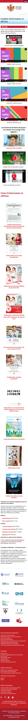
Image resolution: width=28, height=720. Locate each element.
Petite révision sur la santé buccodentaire (14, 256)
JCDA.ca (3, 678)
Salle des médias (5, 660)
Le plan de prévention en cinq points (14, 439)
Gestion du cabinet (6, 690)
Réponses (5, 534)
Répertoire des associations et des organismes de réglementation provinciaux (13, 641)
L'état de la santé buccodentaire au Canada (12, 645)
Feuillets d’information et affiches (10, 643)
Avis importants (8, 715)
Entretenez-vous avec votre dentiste (11, 636)
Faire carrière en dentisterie (8, 671)
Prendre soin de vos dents (8, 635)
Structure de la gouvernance (8, 662)
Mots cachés (6, 521)
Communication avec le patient (9, 689)
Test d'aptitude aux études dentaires (11, 673)
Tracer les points (7, 526)
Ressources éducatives (7, 639)
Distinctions (4, 653)
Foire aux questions (6, 638)
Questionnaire (6, 518)
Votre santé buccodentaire (9, 633)
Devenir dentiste (6, 668)
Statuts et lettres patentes (8, 693)
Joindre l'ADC (4, 659)
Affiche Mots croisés (14, 468)
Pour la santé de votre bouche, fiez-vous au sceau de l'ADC (14, 348)
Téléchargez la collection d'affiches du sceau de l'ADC (14, 286)
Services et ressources (8, 676)
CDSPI (2, 679)
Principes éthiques (6, 657)
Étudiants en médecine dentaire (9, 670)
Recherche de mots (7, 532)
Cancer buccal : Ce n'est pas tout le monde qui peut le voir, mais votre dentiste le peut (14, 409)
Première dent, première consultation (14, 377)
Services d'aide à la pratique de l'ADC (11, 688)
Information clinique (6, 692)
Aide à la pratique (7, 685)
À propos (4, 651)
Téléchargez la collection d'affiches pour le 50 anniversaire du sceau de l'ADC (14, 316)
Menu (25, 1)
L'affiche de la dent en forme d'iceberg (14, 496)
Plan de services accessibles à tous (17, 716)
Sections (4, 27)
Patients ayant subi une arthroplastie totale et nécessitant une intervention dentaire (14, 226)
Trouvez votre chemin (8, 529)
